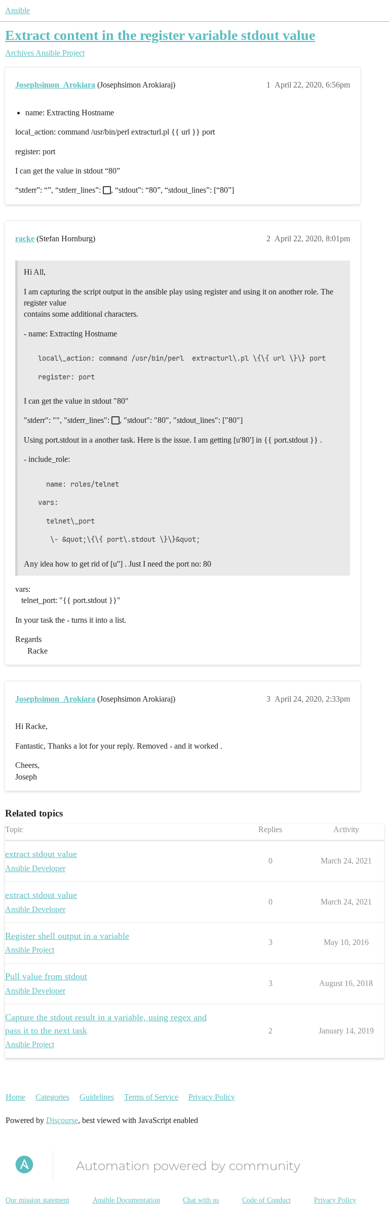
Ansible (17, 10)
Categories (52, 1097)
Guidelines (97, 1097)
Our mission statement (37, 1200)
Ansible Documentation (126, 1200)
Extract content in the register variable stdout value (160, 35)
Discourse (62, 1120)
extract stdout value (41, 854)
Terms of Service (151, 1097)
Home (15, 1097)
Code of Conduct (266, 1200)
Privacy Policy (211, 1097)
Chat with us (201, 1200)
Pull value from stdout (46, 976)
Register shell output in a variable (67, 936)
